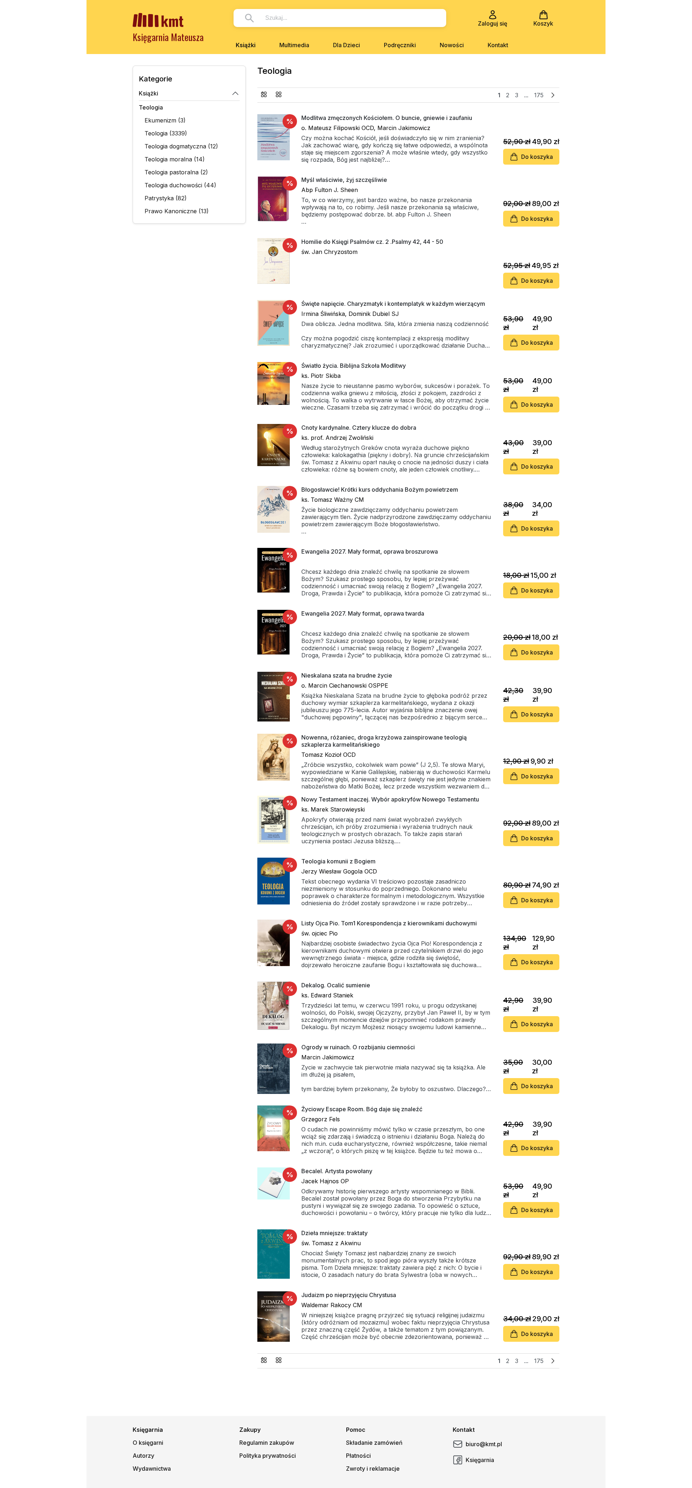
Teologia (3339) (166, 133)
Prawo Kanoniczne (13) (177, 211)
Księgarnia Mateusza (168, 37)
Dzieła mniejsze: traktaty (334, 1233)
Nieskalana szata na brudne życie (346, 675)
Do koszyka (537, 156)
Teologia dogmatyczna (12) (181, 146)
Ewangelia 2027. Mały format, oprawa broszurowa (369, 551)
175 (539, 95)
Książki (246, 45)
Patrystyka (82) (166, 198)
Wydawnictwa (152, 1468)
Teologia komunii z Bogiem (338, 861)
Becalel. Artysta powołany (336, 1171)
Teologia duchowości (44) (180, 185)
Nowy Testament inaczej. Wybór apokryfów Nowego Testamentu (390, 799)
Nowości (452, 45)
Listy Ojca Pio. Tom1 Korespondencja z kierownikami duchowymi (389, 923)
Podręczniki (400, 45)
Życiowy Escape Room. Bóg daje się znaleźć (361, 1109)
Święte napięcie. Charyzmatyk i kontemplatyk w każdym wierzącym (393, 303)
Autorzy (143, 1455)
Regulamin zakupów (266, 1442)
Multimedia (294, 45)
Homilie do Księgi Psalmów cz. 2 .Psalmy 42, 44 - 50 (372, 241)
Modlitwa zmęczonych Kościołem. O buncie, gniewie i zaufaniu (386, 117)
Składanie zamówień (374, 1442)
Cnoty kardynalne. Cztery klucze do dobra (358, 427)
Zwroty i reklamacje (373, 1468)
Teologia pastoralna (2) (176, 172)
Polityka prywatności (267, 1455)
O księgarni (148, 1442)
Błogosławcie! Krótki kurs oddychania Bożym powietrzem (379, 489)
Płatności (358, 1455)
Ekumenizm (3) (165, 120)
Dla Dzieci (346, 45)
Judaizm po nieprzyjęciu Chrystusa (348, 1295)
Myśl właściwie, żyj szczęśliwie (344, 179)
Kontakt (498, 45)
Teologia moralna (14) (175, 159)
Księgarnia (480, 1460)
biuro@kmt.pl (484, 1444)
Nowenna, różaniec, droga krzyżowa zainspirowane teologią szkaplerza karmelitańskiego (384, 741)
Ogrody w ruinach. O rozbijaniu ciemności (358, 1047)
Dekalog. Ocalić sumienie (335, 985)
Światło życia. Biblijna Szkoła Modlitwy (353, 365)
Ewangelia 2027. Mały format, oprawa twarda (362, 613)
